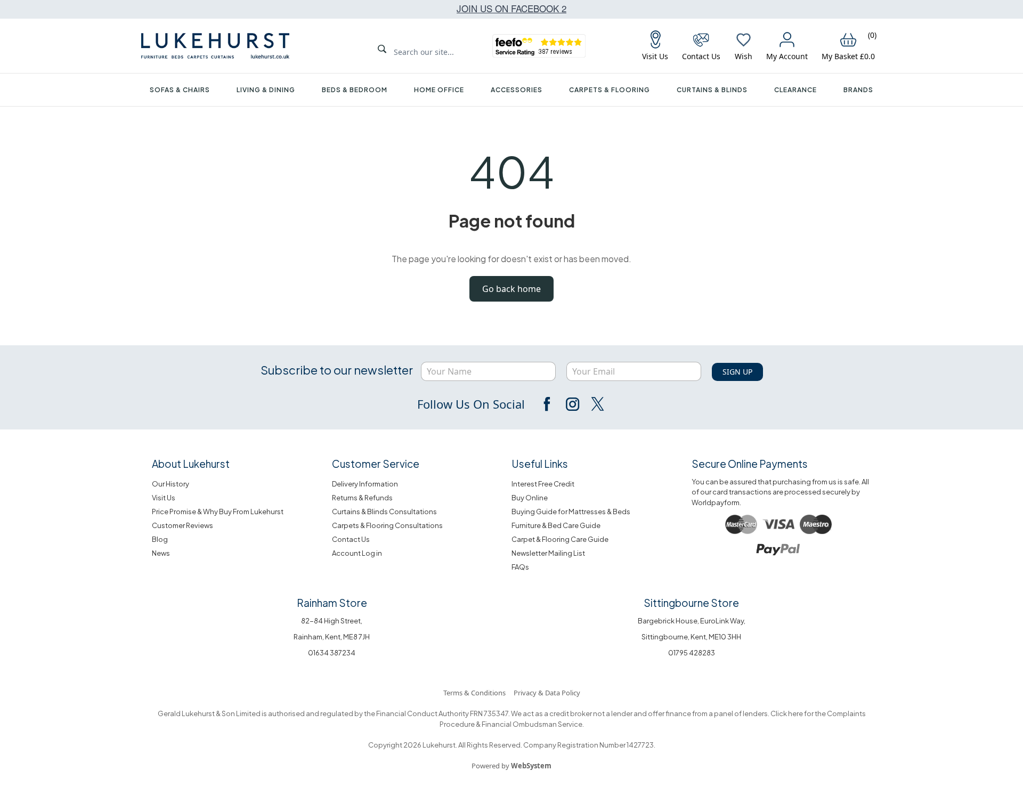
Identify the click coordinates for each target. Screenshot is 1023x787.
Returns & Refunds (362, 497)
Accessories (516, 90)
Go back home (511, 289)
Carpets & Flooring (609, 90)
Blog (160, 539)
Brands (858, 90)
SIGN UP (737, 372)
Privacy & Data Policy (547, 692)
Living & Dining (266, 90)
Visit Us (163, 497)
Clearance (795, 90)
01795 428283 (691, 652)
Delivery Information (365, 484)
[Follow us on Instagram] (572, 404)
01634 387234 (331, 652)
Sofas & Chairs (180, 90)
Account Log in (357, 553)
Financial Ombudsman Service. (532, 724)
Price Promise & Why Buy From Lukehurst (217, 511)
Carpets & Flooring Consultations (387, 525)
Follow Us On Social (471, 404)
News (161, 553)
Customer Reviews (182, 525)
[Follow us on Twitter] (597, 404)
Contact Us (351, 539)
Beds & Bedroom (354, 90)
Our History (170, 484)
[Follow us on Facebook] (548, 404)
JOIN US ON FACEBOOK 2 (511, 8)
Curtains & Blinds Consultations (384, 511)
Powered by (511, 765)
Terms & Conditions (474, 692)
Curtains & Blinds (712, 90)
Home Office (439, 90)
